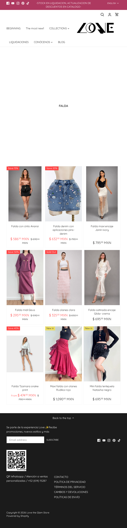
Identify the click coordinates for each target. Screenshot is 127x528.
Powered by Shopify (17, 515)
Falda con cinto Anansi (25, 226)
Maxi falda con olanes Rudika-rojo (63, 388)
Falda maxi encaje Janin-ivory (102, 228)
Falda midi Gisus (25, 310)
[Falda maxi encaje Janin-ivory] (102, 193)
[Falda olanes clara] (63, 277)
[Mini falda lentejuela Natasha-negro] (102, 353)
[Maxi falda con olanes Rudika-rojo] (63, 353)
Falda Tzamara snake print (25, 388)
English (111, 3)
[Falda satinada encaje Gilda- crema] (102, 277)
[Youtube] (12, 3)
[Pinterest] (22, 3)
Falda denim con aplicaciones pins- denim (63, 230)
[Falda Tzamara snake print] (25, 353)
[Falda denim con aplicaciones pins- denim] (63, 193)
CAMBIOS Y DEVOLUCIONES (71, 492)
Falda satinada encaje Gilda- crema (102, 311)
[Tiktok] (27, 3)
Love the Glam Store (38, 512)
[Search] (102, 14)
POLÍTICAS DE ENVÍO (67, 497)
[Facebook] (7, 3)
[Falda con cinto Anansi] (25, 193)
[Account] (109, 14)
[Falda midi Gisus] (25, 277)
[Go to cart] (117, 14)
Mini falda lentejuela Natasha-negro (102, 388)
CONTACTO (61, 477)
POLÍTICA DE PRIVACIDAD (70, 481)
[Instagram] (18, 3)
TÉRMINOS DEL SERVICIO (69, 487)
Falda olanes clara (63, 310)
